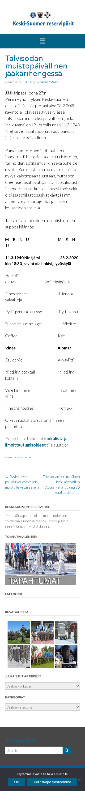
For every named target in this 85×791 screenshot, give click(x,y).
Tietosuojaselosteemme (52, 782)
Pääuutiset (25, 457)
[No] (79, 779)
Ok (16, 782)
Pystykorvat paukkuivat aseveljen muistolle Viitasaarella (22, 481)
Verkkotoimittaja (47, 82)
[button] (42, 41)
